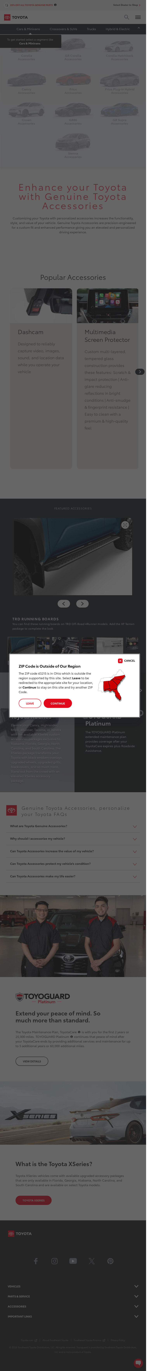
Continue (58, 703)
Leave (30, 703)
